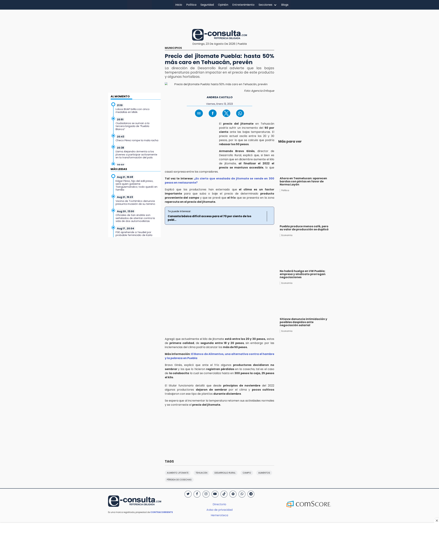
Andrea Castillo (220, 97)
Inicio (178, 5)
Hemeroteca (219, 515)
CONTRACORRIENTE (161, 512)
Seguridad (207, 5)
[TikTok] (224, 494)
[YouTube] (215, 494)
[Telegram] (250, 494)
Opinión (223, 5)
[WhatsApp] (242, 494)
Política (191, 5)
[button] (199, 113)
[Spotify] (232, 494)
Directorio (219, 504)
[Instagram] (206, 494)
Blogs (284, 5)
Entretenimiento (243, 5)
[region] (219, 18)
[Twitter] (188, 494)
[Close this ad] (436, 520)
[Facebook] (197, 494)
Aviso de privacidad (219, 510)
